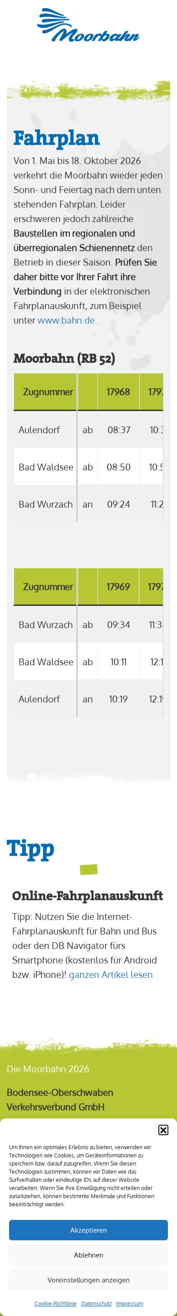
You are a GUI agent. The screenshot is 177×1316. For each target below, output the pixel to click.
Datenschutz (96, 1303)
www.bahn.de (66, 320)
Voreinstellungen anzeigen (89, 1280)
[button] (163, 1129)
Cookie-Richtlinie (55, 1303)
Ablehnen (88, 1255)
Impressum (129, 1303)
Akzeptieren (88, 1230)
